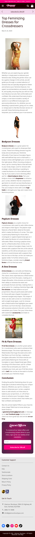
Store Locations (7, 475)
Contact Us (5, 466)
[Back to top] (31, 534)
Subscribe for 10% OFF (17, 11)
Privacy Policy (6, 485)
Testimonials (6, 472)
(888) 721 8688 (21, 1)
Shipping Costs (7, 479)
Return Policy (6, 482)
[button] (2, 12)
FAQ (3, 469)
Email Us (28, 1)
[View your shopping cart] (32, 5)
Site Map (20, 534)
